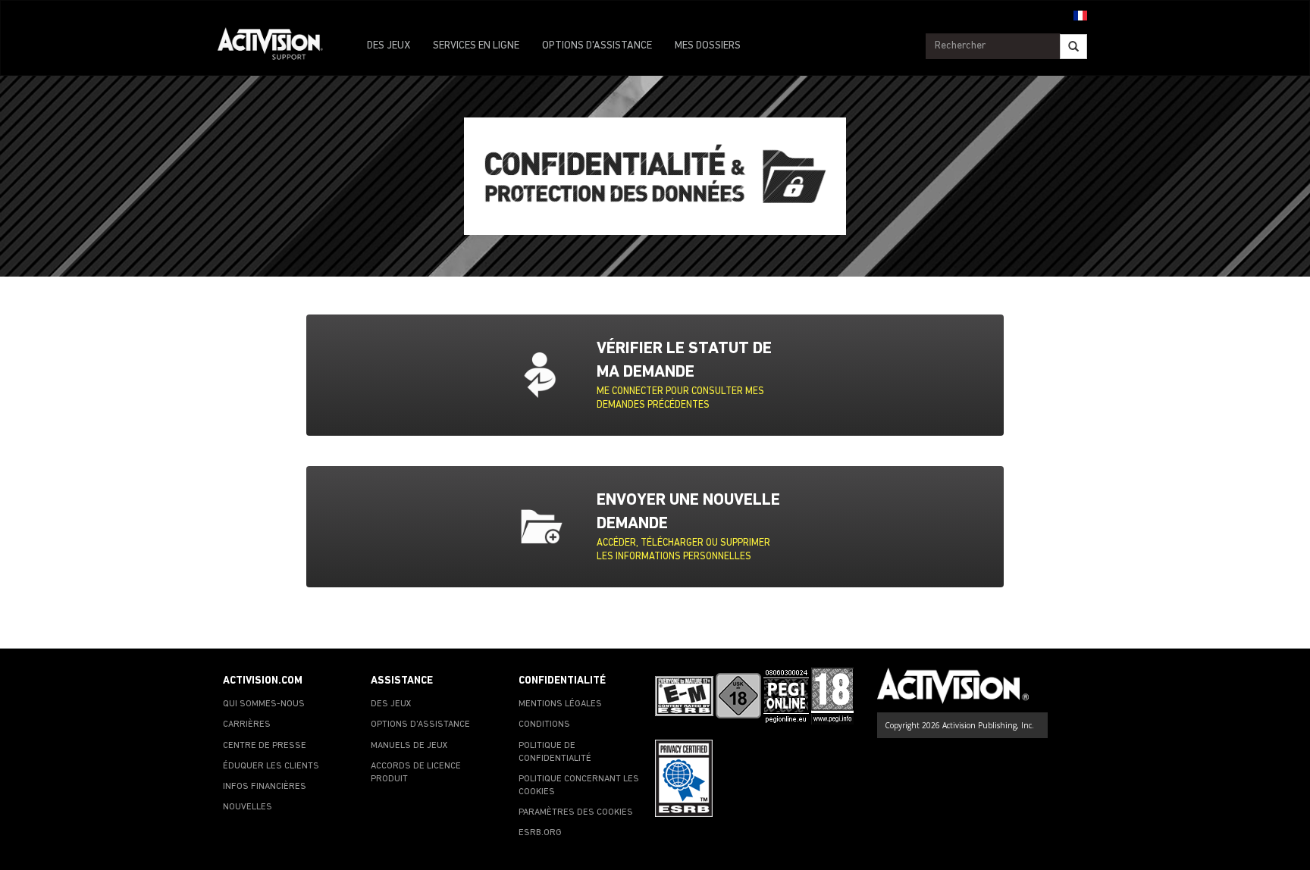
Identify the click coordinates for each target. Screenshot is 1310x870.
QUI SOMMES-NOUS (264, 704)
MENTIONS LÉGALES (560, 704)
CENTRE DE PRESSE (264, 745)
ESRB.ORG (540, 832)
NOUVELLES (247, 807)
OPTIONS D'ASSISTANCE (597, 46)
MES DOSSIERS (708, 46)
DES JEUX (388, 46)
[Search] (1073, 46)
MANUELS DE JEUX (409, 745)
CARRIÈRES (247, 724)
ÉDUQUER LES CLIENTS (271, 766)
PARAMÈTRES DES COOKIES (576, 812)
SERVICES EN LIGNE (476, 46)
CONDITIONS (544, 724)
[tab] (689, 375)
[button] (1080, 14)
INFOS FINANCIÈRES (264, 786)
